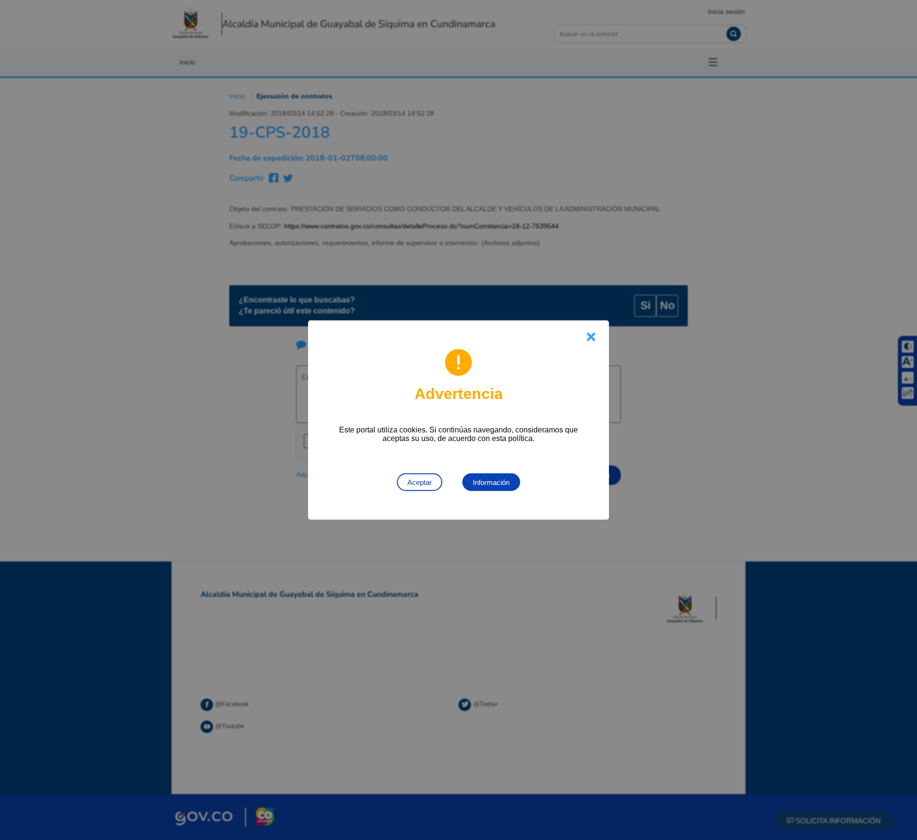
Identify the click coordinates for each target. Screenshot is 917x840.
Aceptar (419, 482)
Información (491, 482)
